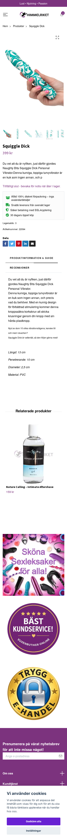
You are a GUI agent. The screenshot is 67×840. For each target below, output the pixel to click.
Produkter (18, 26)
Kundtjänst (10, 784)
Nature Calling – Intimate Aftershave (29, 487)
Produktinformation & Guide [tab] (31, 258)
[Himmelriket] (34, 14)
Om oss (8, 773)
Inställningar (33, 830)
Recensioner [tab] (19, 267)
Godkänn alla (33, 821)
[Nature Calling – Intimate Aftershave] (33, 453)
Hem (5, 26)
